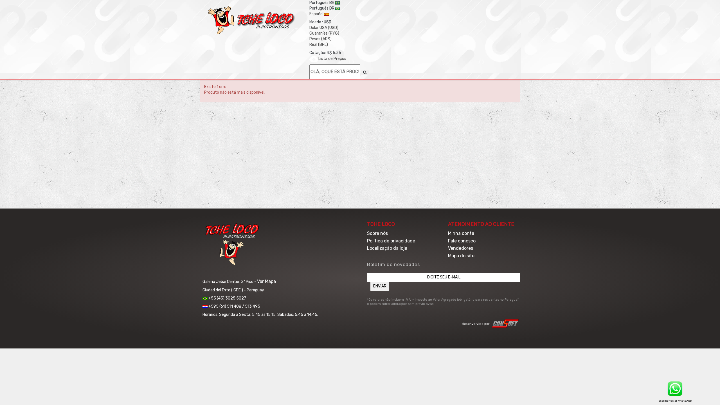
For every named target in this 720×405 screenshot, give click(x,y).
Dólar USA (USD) (323, 27)
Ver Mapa (266, 281)
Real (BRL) (318, 44)
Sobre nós (377, 233)
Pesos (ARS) (320, 39)
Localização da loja (387, 248)
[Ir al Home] (251, 20)
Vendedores (460, 248)
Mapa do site (461, 255)
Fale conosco (462, 241)
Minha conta (461, 233)
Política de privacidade (391, 241)
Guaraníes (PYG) (324, 33)
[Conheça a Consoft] (505, 323)
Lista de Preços (332, 58)
